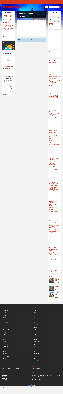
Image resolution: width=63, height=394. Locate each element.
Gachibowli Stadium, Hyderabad (52, 101)
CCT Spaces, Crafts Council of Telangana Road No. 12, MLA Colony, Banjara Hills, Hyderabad (54, 82)
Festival (35, 332)
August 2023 (5, 360)
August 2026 (5, 310)
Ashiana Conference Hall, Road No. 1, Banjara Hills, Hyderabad (53, 70)
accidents (35, 310)
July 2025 (4, 332)
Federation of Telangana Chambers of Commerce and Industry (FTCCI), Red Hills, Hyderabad (54, 97)
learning (35, 339)
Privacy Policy (4, 389)
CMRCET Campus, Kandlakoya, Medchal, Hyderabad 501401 (53, 86)
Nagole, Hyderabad (52, 175)
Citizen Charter (5, 375)
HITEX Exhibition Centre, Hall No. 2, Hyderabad (54, 124)
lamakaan (50, 161)
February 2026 (5, 320)
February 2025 (5, 341)
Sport (35, 356)
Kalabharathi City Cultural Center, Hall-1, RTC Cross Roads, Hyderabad (53, 154)
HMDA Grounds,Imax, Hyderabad (52, 133)
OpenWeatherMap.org (7, 48)
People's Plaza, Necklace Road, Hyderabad (53, 205)
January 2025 (5, 343)
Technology (36, 360)
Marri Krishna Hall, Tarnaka (57, 279)
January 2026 (5, 322)
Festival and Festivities (24, 25)
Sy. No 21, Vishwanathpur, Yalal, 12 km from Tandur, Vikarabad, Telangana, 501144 (54, 259)
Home (20, 16)
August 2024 (5, 349)
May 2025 (4, 336)
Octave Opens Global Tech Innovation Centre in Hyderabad (8, 35)
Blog (34, 317)
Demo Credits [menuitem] (58, 387)
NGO (34, 344)
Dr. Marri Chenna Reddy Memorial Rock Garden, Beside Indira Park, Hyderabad (53, 91)
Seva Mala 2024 (36, 353)
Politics (35, 346)
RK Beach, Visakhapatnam (53, 235)
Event (32, 23)
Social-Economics (37, 354)
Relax (35, 348)
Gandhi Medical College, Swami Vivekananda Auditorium (53, 110)
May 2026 (4, 315)
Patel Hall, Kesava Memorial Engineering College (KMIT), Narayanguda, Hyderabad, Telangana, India (54, 200)
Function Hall (36, 334)
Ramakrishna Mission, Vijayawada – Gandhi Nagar (54, 219)
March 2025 (5, 339)
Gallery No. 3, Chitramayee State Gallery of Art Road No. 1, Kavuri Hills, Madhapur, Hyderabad (54, 105)
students (35, 358)
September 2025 (6, 329)
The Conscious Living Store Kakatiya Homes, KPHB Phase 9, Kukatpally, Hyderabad (54, 264)
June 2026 (5, 313)
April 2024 (5, 353)
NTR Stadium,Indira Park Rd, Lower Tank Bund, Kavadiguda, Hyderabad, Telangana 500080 (54, 189)
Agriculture (29, 21)
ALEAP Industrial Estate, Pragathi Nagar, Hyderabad (54, 63)
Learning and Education (24, 30)
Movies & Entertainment (38, 341)
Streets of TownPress (8, 66)
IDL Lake (50, 140)
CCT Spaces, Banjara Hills (53, 78)
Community (36, 324)
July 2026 (4, 312)
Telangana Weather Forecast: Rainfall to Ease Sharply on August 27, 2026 (8, 21)
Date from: (51, 15)
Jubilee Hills (51, 147)
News (24, 32)
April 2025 (5, 337)
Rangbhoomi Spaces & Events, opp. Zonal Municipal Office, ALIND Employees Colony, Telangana (54, 226)
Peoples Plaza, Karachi (53, 207)
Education (35, 327)
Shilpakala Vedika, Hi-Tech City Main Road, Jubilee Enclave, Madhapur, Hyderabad (54, 244)
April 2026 (5, 317)
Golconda (57, 286)
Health (20, 28)
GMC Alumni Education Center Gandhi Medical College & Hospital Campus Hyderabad (54, 114)
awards (35, 315)
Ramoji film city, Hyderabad (54, 222)
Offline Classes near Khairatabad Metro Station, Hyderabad (54, 194)
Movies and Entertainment (36, 30)
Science (35, 349)
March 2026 (5, 319)
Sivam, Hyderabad (52, 247)
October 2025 (5, 327)
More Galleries (6, 71)
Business (35, 21)
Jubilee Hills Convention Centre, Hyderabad (53, 150)
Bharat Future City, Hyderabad (52, 74)
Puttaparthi (51, 209)
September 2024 (6, 348)
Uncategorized (36, 361)
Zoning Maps (4, 378)
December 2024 (6, 344)
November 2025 (6, 325)
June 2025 (5, 334)
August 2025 (5, 331)
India (50, 142)
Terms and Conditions (5, 388)
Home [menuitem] (43, 387)
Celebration (36, 322)
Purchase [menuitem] (53, 387)
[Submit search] (60, 7)
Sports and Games (23, 34)
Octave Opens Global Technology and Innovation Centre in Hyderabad (8, 25)
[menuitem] (4, 2)
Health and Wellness (27, 28)
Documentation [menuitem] (48, 387)
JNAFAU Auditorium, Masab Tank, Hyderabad (54, 145)
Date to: (50, 19)
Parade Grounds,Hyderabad (54, 197)
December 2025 (6, 324)
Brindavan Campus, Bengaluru (54, 76)
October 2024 (5, 346)
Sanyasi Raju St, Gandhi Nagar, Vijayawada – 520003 (54, 238)
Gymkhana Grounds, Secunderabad (52, 118)
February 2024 (5, 354)
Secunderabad (51, 240)
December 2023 (6, 356)
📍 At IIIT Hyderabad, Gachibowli (53, 271)
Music (20, 32)
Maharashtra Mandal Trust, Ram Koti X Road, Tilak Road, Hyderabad (54, 170)
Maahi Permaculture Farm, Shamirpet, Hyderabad (53, 164)
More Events (5, 94)
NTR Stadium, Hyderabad (53, 185)
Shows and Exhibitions (31, 32)
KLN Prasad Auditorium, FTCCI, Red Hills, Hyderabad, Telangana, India (54, 158)
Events (23, 16)
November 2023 (6, 358)
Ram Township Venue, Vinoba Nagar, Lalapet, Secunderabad (54, 215)
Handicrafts (40, 25)
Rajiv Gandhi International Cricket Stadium (53, 212)
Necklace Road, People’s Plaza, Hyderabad (53, 178)
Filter (51, 24)
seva (34, 351)
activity (23, 21)
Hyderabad (51, 138)
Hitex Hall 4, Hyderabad (53, 130)
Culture (28, 23)
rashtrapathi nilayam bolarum (54, 229)
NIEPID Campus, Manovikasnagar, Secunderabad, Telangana (53, 182)
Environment (36, 329)
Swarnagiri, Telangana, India (54, 256)
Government (33, 25)
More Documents (5, 382)
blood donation (36, 319)
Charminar (57, 292)
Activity (35, 312)
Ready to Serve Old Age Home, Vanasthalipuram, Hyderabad (53, 232)
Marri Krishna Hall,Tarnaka (53, 173)
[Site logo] (11, 8)
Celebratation (22, 23)
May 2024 (4, 351)
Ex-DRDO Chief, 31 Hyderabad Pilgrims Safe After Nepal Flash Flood (8, 17)
